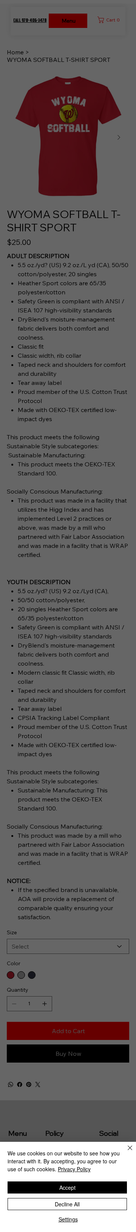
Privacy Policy (74, 1169)
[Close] (125, 1152)
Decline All (67, 1204)
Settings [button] (68, 1219)
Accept (67, 1187)
